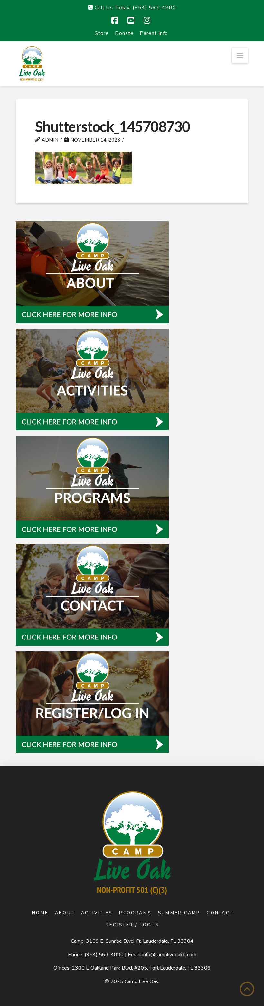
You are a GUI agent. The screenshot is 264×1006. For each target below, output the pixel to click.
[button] (240, 55)
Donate (124, 33)
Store (102, 33)
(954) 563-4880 (104, 954)
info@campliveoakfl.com (169, 954)
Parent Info (154, 33)
